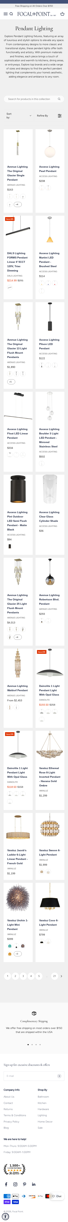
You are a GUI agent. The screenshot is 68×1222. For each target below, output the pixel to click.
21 (54, 976)
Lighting (42, 1115)
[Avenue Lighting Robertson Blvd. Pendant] (50, 572)
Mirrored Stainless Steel (41, 463)
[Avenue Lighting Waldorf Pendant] (18, 663)
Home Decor (45, 1121)
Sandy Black (9, 287)
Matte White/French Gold (48, 941)
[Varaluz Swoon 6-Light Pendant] (50, 827)
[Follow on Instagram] (15, 1184)
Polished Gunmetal (16, 707)
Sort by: (9, 115)
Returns (8, 1109)
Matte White (48, 365)
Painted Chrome (22, 945)
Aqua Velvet (9, 945)
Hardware (43, 1109)
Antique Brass (9, 707)
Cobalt (48, 283)
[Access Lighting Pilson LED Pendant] (50, 316)
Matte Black (48, 187)
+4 (17, 204)
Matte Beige (48, 711)
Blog (6, 1127)
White (41, 290)
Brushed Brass (9, 196)
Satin (54, 365)
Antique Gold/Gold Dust (41, 871)
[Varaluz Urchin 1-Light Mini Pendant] (18, 897)
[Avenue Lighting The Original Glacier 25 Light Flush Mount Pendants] (18, 572)
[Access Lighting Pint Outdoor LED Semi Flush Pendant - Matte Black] (18, 489)
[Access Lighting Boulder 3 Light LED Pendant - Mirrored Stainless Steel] (50, 406)
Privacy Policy (11, 1121)
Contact (8, 1103)
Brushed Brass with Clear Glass (16, 196)
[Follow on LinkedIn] (33, 1184)
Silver (22, 454)
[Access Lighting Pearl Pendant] (50, 143)
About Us (9, 1096)
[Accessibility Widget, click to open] (5, 1216)
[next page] (61, 976)
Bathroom (43, 1096)
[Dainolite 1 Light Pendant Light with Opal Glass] (50, 663)
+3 (17, 954)
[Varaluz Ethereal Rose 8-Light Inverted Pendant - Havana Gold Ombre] (50, 745)
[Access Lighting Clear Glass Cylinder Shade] (50, 489)
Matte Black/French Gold (41, 941)
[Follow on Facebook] (6, 1184)
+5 (10, 382)
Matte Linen (54, 711)
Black (22, 196)
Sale (40, 1127)
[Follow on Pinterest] (24, 1184)
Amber (41, 283)
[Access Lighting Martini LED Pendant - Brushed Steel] (50, 230)
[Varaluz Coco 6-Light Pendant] (50, 897)
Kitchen (42, 1103)
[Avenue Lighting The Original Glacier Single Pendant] (18, 143)
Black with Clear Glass (9, 204)
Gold (9, 953)
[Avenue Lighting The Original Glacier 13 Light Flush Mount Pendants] (18, 316)
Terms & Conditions (15, 1115)
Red (54, 283)
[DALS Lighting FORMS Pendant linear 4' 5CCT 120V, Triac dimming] (18, 230)
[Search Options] (60, 99)
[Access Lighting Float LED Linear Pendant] (18, 406)
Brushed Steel (41, 187)
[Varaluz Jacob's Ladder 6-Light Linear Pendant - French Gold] (18, 827)
